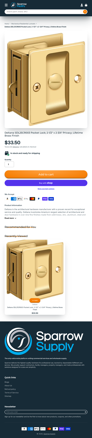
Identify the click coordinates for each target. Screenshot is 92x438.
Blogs (7, 382)
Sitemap (8, 396)
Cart (86, 5)
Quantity (8, 160)
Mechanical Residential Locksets (23, 24)
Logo (19, 5)
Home (7, 24)
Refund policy (10, 389)
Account (81, 5)
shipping (16, 147)
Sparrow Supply (49, 434)
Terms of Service (12, 393)
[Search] (85, 12)
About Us (8, 385)
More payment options (46, 189)
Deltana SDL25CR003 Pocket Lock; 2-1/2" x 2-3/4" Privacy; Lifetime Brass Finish (35, 277)
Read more (9, 218)
